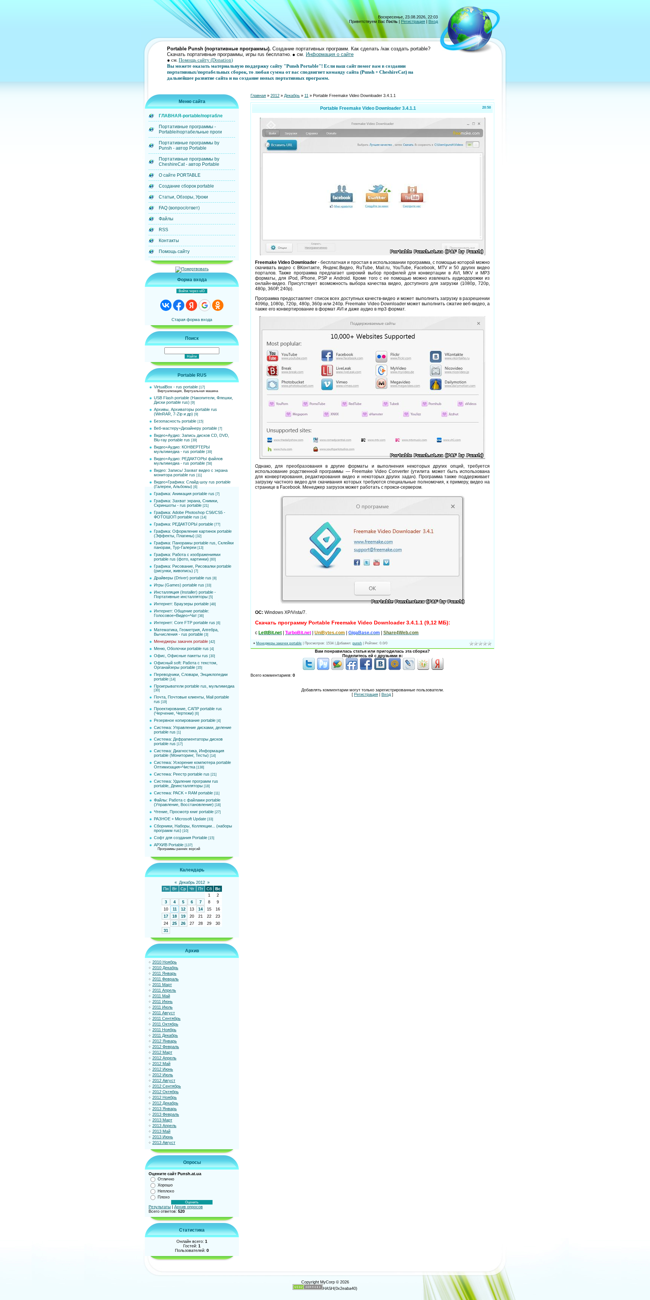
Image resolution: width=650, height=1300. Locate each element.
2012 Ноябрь (164, 1097)
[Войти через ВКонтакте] (166, 305)
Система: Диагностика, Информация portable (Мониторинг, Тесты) (189, 753)
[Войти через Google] (205, 305)
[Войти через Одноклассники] (217, 305)
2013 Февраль (165, 1114)
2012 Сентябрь (166, 1086)
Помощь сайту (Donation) (206, 60)
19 (183, 916)
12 (183, 909)
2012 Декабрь (165, 1103)
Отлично (166, 1179)
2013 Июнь (162, 1137)
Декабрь (292, 95)
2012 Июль (162, 1075)
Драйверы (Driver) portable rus (182, 578)
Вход (433, 21)
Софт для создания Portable (180, 837)
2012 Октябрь (165, 1091)
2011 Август (163, 1013)
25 (174, 923)
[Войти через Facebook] (178, 305)
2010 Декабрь (165, 967)
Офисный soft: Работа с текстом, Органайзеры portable (185, 665)
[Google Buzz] (337, 668)
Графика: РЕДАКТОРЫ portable (183, 524)
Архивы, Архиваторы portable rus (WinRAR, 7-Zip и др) (185, 411)
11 (175, 909)
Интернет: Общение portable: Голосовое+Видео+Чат (181, 613)
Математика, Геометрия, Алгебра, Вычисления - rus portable (186, 631)
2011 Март (162, 984)
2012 (274, 95)
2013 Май (161, 1131)
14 (200, 909)
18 (174, 916)
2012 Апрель (164, 1058)
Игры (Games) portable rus (179, 585)
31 (166, 930)
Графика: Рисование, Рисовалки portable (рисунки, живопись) (192, 568)
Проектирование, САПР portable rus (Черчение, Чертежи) (188, 710)
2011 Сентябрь (166, 1018)
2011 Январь (164, 973)
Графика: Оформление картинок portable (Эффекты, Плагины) (193, 533)
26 (183, 923)
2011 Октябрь (165, 1024)
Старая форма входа (192, 319)
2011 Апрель (164, 990)
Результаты (160, 1207)
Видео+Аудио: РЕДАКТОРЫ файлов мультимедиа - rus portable (188, 460)
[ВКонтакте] (380, 668)
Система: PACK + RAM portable (183, 793)
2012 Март (162, 1052)
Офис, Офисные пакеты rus (181, 655)
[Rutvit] (323, 668)
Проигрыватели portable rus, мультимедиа (194, 686)
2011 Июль (162, 1007)
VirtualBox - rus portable (176, 387)
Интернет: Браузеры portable (181, 604)
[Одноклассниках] (423, 668)
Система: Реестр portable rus (182, 774)
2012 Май (161, 1063)
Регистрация (413, 21)
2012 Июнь (162, 1069)
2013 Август (163, 1142)
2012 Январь (164, 1041)
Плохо (164, 1197)
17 (166, 916)
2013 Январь (164, 1108)
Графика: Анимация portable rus (184, 493)
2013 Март (162, 1120)
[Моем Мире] (395, 668)
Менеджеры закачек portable (181, 641)
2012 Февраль (165, 1046)
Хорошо (165, 1185)
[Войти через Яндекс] (191, 305)
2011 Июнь (162, 1001)
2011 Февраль (165, 979)
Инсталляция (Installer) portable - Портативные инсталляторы (185, 594)
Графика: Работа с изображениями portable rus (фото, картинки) (187, 556)
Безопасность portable (175, 421)
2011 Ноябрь (164, 1029)
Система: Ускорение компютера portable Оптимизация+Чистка (192, 764)
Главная (258, 95)
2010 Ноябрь (164, 962)
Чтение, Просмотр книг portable (184, 811)
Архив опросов (188, 1207)
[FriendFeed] (352, 668)
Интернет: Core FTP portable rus (184, 622)
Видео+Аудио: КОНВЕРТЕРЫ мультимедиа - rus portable (182, 449)
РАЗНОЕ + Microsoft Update (180, 819)
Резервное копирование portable (185, 720)
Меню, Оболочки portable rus (181, 648)
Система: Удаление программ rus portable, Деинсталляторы (186, 783)
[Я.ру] (437, 668)
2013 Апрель (164, 1125)
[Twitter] (309, 668)
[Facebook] (366, 668)
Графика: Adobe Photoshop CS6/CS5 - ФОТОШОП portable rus (189, 514)
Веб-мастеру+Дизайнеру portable (185, 428)
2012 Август (163, 1080)
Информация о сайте (330, 54)
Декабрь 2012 (192, 882)
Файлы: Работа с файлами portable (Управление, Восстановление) (187, 802)
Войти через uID (192, 291)
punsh (357, 643)
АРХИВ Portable (169, 844)
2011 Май (161, 996)
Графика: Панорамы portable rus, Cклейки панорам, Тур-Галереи (194, 545)
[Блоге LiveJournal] (409, 668)
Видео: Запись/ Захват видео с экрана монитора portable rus (191, 472)
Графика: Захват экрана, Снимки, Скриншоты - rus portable (186, 503)
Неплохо (166, 1191)
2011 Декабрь (165, 1035)
